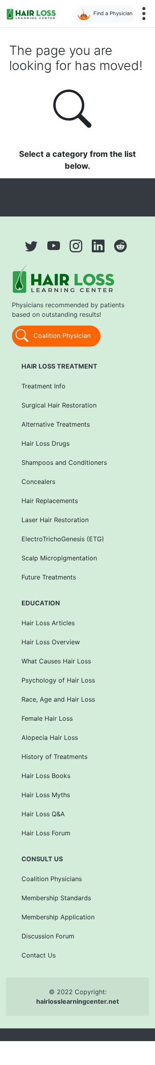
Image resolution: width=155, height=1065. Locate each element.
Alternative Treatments (55, 424)
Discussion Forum (47, 936)
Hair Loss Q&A (43, 814)
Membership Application (58, 917)
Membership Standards (56, 898)
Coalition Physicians (51, 879)
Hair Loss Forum (45, 833)
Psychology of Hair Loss (58, 680)
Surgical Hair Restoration (59, 405)
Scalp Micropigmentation (59, 558)
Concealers (38, 482)
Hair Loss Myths (45, 795)
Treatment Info (43, 386)
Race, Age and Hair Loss (58, 699)
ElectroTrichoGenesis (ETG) (62, 539)
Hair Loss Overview (50, 642)
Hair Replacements (49, 501)
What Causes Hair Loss (56, 661)
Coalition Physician (61, 335)
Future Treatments (48, 577)
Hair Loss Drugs (45, 443)
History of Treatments (54, 757)
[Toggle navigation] (144, 13)
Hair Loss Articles (48, 623)
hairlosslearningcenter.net (77, 1001)
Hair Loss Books (45, 776)
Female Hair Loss (47, 718)
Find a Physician (112, 13)
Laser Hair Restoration (55, 520)
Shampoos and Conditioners (64, 462)
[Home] (32, 12)
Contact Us (38, 955)
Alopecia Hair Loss (49, 737)
